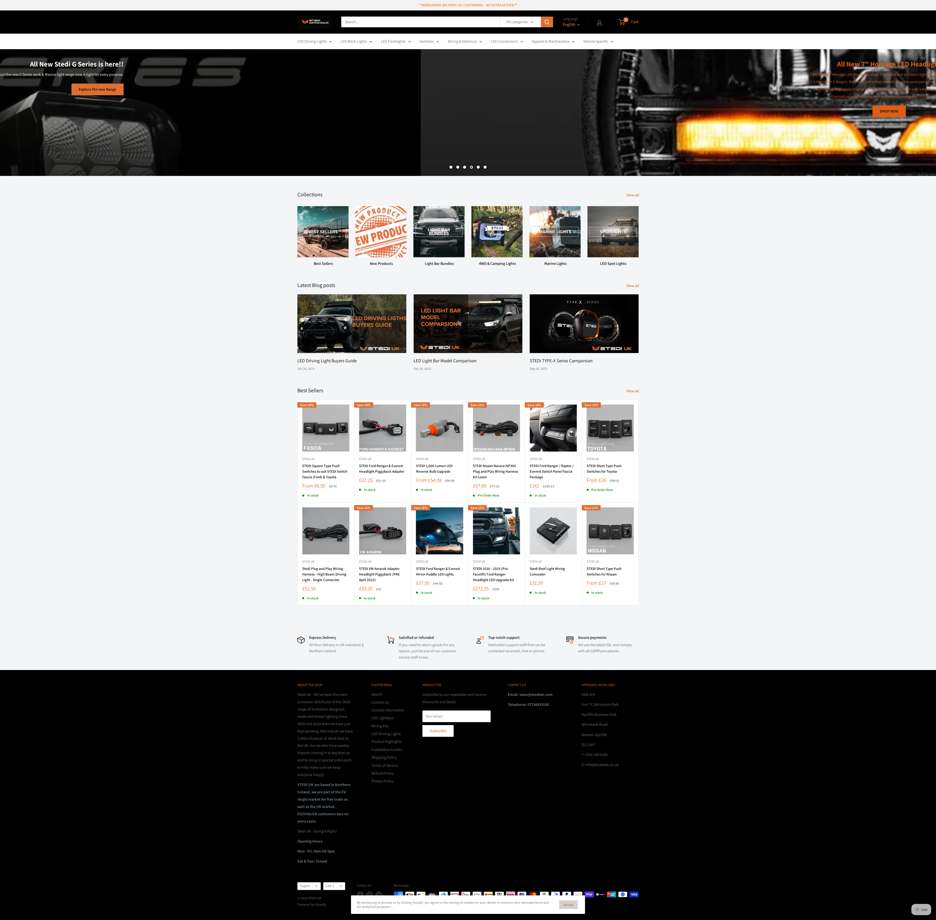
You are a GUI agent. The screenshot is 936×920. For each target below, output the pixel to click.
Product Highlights (386, 741)
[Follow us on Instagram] (369, 895)
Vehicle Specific (595, 41)
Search (376, 694)
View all (633, 195)
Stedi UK (308, 459)
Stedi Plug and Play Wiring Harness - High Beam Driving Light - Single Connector (324, 574)
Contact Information (387, 710)
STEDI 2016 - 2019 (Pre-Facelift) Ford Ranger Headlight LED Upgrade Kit (493, 574)
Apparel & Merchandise (550, 41)
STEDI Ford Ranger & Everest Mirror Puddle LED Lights (438, 571)
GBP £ (330, 886)
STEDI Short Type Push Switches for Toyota (604, 468)
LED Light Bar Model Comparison (445, 361)
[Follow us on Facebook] (360, 895)
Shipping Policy (384, 757)
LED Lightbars (382, 717)
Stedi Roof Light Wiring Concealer (547, 571)
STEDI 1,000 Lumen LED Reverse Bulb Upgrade (434, 468)
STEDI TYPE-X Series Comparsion (561, 361)
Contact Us (380, 702)
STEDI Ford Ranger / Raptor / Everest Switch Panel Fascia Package (552, 471)
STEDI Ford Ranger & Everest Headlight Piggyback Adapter (381, 468)
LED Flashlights (393, 41)
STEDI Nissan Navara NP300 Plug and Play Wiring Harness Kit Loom (495, 471)
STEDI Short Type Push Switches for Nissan (604, 571)
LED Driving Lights (312, 41)
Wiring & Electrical (462, 41)
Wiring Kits (380, 725)
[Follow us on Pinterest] (378, 895)
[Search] (547, 22)
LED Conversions (504, 41)
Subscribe (438, 730)
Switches (426, 41)
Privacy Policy (382, 781)
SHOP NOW (468, 111)
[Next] (638, 231)
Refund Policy (382, 773)
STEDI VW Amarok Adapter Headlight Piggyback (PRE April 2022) (379, 574)
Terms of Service (384, 765)
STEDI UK (593, 459)
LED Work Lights (354, 41)
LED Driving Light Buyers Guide (327, 361)
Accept (568, 904)
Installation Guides (386, 749)
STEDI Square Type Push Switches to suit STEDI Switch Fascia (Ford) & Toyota (324, 471)
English (305, 886)
